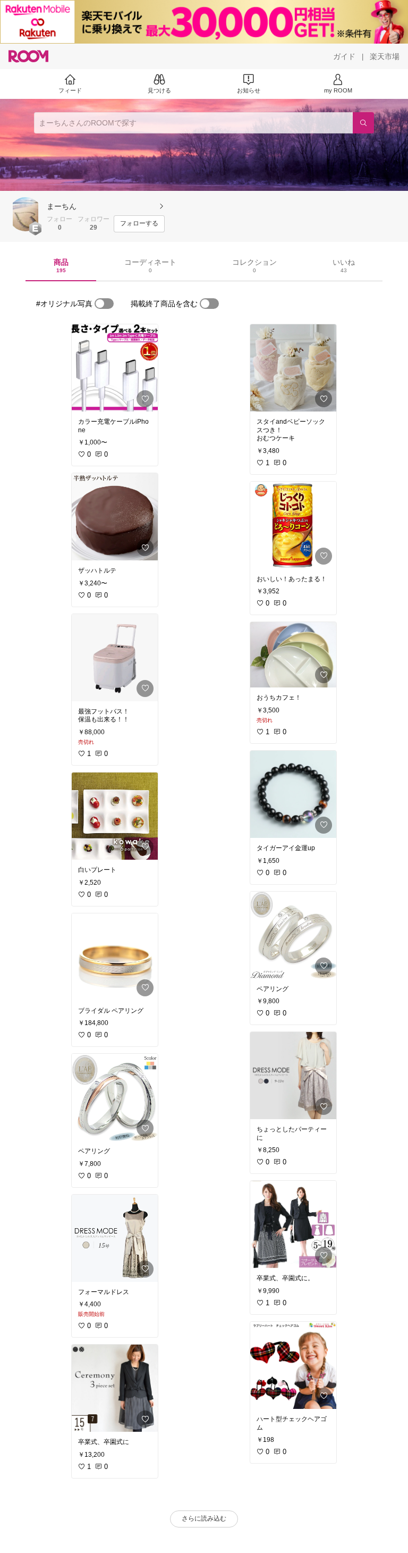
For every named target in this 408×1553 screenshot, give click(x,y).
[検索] (363, 122)
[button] (25, 214)
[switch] (104, 303)
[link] (115, 368)
